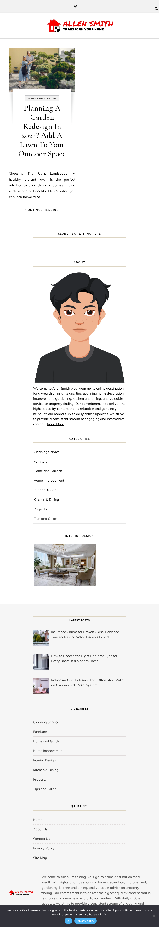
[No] (154, 916)
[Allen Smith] (79, 26)
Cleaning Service (47, 452)
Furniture (41, 461)
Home (37, 819)
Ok (68, 920)
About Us (40, 829)
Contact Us (41, 839)
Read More (55, 424)
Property (40, 509)
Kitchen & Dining (46, 499)
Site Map (40, 858)
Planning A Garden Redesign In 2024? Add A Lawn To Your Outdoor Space (42, 130)
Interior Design (45, 490)
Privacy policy (85, 920)
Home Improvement (49, 480)
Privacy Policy (44, 848)
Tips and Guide (45, 518)
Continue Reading (42, 209)
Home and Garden (42, 98)
